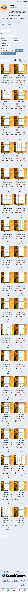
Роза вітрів (7, 75)
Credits (17, 571)
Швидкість (3, 38)
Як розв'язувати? (14, 18)
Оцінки (2, 48)
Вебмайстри (7, 572)
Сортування (3, 43)
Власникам (6, 571)
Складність (15, 38)
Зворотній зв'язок (20, 572)
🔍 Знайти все (19, 50)
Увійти (25, 1)
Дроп (2, 29)
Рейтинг (22, 18)
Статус (2, 33)
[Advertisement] (14, 553)
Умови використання (15, 581)
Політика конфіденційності (6, 581)
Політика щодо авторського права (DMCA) (23, 583)
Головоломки (4, 18)
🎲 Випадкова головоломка (8, 53)
